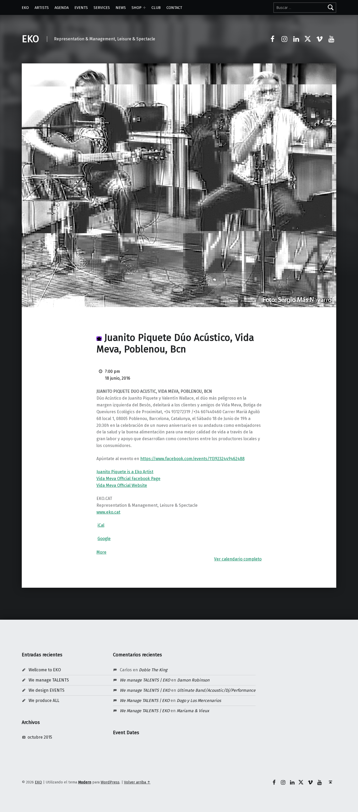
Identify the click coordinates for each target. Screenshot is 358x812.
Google (104, 538)
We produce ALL (44, 700)
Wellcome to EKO (45, 669)
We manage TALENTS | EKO (145, 680)
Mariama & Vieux (193, 710)
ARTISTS (42, 7)
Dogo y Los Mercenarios (199, 700)
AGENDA (62, 7)
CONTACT (174, 7)
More (101, 552)
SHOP (137, 7)
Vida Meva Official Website (121, 485)
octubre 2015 (40, 737)
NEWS (121, 7)
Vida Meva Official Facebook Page (128, 478)
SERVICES (102, 7)
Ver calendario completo (238, 559)
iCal (100, 525)
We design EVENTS (46, 690)
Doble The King (153, 669)
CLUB (156, 7)
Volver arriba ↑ (137, 782)
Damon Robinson (193, 680)
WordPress (110, 782)
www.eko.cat (108, 512)
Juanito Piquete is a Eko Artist (124, 471)
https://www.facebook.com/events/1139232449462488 (192, 458)
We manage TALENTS (49, 680)
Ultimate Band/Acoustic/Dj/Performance (216, 690)
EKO (25, 7)
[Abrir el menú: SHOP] (144, 7)
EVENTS (81, 7)
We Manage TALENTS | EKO (145, 700)
